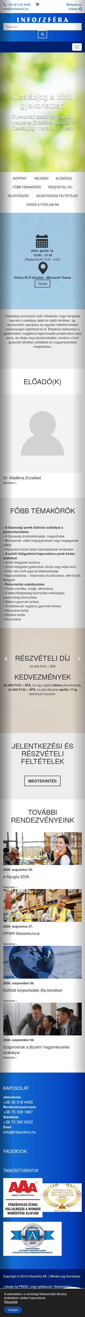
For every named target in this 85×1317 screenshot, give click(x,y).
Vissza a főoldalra (42, 204)
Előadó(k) (64, 178)
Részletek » (35, 887)
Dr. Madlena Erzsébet (22, 477)
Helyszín (41, 178)
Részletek (11, 1302)
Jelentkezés (18, 196)
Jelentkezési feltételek (57, 196)
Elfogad (13, 1310)
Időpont (20, 178)
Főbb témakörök (27, 187)
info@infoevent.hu (15, 9)
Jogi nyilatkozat (41, 1286)
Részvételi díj (60, 187)
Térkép (42, 283)
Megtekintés (42, 781)
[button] (6, 658)
